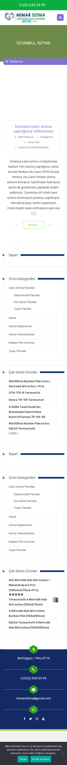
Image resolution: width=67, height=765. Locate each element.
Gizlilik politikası (40, 759)
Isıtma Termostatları (22, 334)
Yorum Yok (33, 142)
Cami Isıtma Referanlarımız (33, 147)
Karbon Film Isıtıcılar (22, 342)
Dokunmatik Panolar (27, 295)
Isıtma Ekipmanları (20, 326)
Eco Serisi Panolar (25, 302)
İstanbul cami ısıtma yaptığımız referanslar (34, 129)
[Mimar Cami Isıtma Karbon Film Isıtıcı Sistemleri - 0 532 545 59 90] (26, 17)
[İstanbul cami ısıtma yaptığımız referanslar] (33, 95)
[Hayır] (62, 753)
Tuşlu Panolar (22, 308)
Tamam (23, 759)
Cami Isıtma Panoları (22, 287)
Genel (12, 318)
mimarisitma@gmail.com (33, 698)
